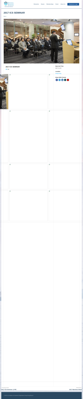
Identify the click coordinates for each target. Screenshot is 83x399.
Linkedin (62, 80)
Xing (65, 80)
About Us (62, 4)
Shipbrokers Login (73, 4)
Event (57, 4)
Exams (42, 4)
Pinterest (68, 80)
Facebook (57, 80)
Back (5, 16)
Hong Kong (58, 73)
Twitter (59, 80)
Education (36, 4)
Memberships (49, 4)
